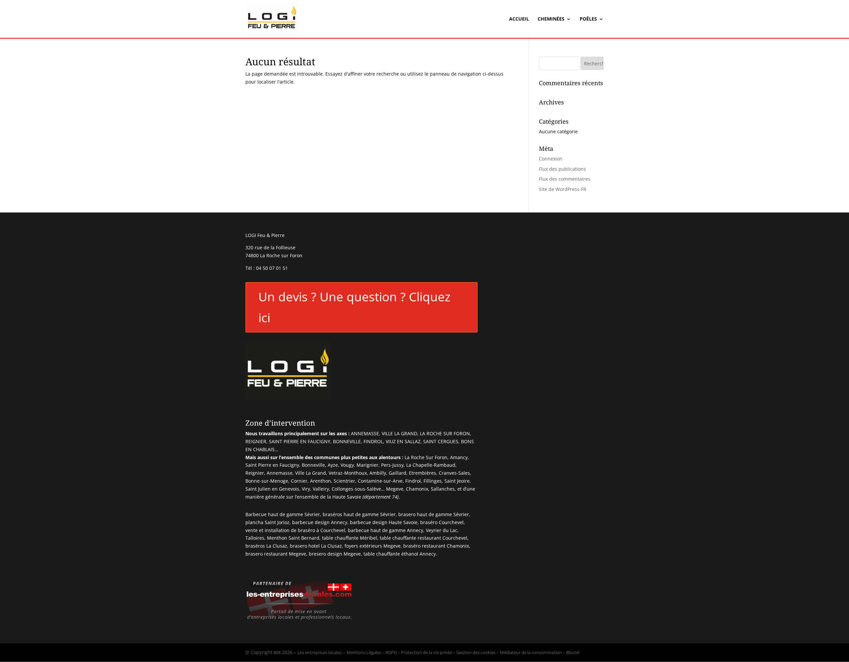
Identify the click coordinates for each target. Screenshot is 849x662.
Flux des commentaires (564, 179)
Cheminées (551, 19)
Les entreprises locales (319, 652)
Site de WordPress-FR (562, 189)
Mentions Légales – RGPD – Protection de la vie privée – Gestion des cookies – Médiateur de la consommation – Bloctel (463, 652)
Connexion (550, 158)
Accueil (519, 19)
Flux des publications (562, 169)
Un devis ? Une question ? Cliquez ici (354, 307)
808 (277, 652)
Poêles (588, 19)
